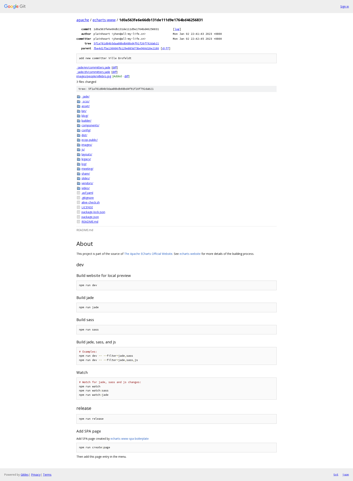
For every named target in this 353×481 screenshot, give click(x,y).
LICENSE (87, 207)
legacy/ (86, 159)
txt (335, 474)
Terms (47, 475)
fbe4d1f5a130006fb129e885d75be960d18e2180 (126, 48)
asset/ (86, 106)
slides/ (86, 178)
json (345, 474)
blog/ (85, 116)
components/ (90, 125)
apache (82, 19)
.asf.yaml (87, 193)
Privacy (35, 475)
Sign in (344, 6)
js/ (83, 149)
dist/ (84, 135)
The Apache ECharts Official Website (148, 254)
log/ (84, 164)
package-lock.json (93, 212)
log (176, 29)
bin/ (84, 111)
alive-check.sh (91, 202)
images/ (87, 145)
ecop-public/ (90, 140)
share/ (86, 173)
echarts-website (190, 254)
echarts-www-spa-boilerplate (130, 439)
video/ (86, 188)
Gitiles (25, 475)
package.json (90, 217)
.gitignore (88, 198)
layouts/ (87, 154)
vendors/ (87, 183)
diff (165, 48)
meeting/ (87, 169)
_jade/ (85, 96)
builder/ (86, 120)
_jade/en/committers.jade (93, 67)
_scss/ (85, 101)
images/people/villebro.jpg (93, 76)
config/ (86, 130)
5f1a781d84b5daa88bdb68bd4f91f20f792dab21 (126, 43)
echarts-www (104, 19)
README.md (90, 222)
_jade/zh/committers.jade (93, 72)
